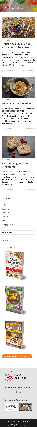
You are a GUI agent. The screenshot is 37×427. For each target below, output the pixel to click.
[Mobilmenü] (34, 6)
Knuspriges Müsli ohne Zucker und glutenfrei (16, 45)
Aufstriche (6, 205)
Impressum (26, 421)
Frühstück (6, 40)
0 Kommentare (8, 70)
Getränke (5, 221)
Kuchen (5, 229)
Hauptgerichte (7, 225)
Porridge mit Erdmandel (17, 103)
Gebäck (5, 217)
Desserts (5, 209)
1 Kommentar (8, 189)
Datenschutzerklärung (14, 421)
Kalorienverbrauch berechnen (17, 356)
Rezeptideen (7, 232)
